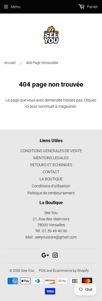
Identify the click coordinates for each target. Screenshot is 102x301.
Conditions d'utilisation (51, 186)
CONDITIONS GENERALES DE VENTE (51, 151)
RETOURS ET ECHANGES (51, 165)
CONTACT (51, 172)
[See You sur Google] (45, 256)
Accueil (10, 63)
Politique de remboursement (51, 193)
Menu (15, 7)
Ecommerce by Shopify (71, 271)
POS (42, 271)
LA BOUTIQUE (51, 179)
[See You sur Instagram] (55, 256)
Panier (92, 7)
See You (27, 271)
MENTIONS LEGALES (51, 158)
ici (27, 106)
